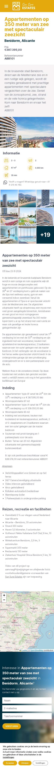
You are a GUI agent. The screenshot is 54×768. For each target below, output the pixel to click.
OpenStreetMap (36, 650)
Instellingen (40, 763)
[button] (4, 595)
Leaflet (24, 650)
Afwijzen (24, 763)
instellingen (8, 757)
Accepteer (10, 763)
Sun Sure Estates (13, 576)
